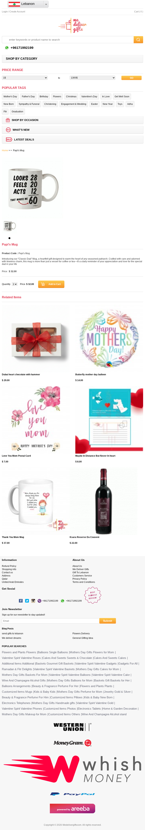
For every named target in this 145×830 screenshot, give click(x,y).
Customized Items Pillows (66, 697)
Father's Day (28, 96)
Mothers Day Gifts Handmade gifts (53, 703)
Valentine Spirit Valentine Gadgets (96, 663)
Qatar (5, 579)
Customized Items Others (64, 714)
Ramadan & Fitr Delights (17, 669)
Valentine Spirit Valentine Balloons (70, 674)
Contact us (7, 572)
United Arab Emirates (13, 582)
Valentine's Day (89, 96)
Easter (94, 104)
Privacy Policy (79, 579)
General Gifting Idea (82, 638)
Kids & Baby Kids (45, 691)
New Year (108, 104)
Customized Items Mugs (17, 691)
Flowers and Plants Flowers (19, 652)
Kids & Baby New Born (98, 697)
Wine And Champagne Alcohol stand (104, 714)
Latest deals (24, 139)
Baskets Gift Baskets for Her (112, 680)
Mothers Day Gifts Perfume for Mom (79, 691)
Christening (50, 104)
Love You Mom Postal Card (16, 456)
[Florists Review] (92, 603)
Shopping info (9, 569)
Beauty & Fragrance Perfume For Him (25, 697)
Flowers (57, 96)
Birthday (44, 96)
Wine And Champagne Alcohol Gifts (24, 680)
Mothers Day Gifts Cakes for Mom (97, 669)
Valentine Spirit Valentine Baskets (54, 669)
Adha (130, 104)
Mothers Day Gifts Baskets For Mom (25, 674)
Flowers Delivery (81, 633)
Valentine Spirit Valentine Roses (21, 657)
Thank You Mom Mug (13, 537)
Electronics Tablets (89, 708)
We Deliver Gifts (80, 569)
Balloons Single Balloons (53, 652)
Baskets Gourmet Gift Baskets (55, 663)
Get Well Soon (122, 96)
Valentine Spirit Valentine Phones (22, 708)
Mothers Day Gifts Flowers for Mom (92, 652)
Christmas (71, 96)
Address (6, 575)
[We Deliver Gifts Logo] (72, 25)
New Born (9, 104)
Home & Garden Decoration (120, 708)
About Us (77, 566)
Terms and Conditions (83, 582)
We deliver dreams (11, 638)
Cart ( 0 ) (138, 11)
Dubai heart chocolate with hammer (21, 374)
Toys (120, 104)
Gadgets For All (127, 663)
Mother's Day (10, 96)
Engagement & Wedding (73, 104)
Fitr (5, 111)
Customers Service (82, 575)
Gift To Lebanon (80, 572)
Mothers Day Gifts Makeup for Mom (24, 714)
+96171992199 (21, 48)
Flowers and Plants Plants (96, 686)
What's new (21, 129)
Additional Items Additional (18, 663)
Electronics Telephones (16, 703)
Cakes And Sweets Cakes (110, 657)
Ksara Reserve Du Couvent (84, 537)
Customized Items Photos (60, 708)
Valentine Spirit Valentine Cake (111, 674)
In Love (106, 96)
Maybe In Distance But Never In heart (95, 456)
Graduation (17, 111)
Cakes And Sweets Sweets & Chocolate (67, 657)
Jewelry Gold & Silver (117, 691)
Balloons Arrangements (16, 686)
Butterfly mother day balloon (90, 374)
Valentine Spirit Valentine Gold (95, 703)
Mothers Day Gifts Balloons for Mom (70, 680)
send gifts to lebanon (12, 633)
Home (5, 150)
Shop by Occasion (25, 120)
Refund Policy (9, 566)
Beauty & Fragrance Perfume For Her (55, 686)
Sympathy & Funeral (29, 104)
